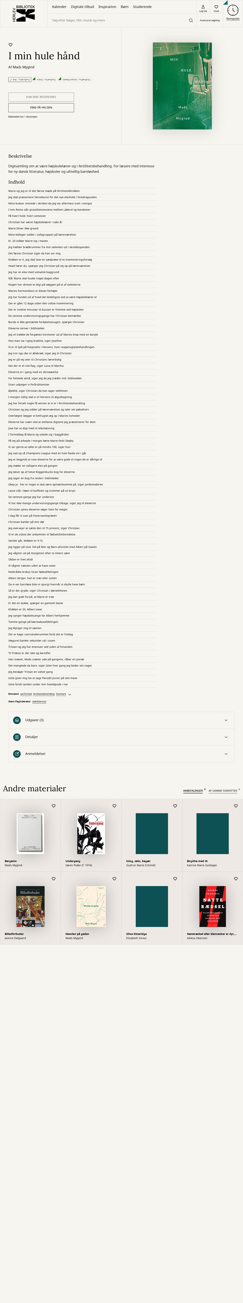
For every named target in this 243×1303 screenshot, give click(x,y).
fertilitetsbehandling (43, 694)
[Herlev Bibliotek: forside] (23, 13)
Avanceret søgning (210, 20)
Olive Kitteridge (136, 934)
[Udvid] (69, 694)
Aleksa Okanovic (197, 938)
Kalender (59, 6)
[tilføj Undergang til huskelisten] (114, 806)
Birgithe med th (197, 861)
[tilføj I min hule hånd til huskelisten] (10, 44)
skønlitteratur (39, 701)
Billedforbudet (14, 934)
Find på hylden (41, 108)
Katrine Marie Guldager (202, 865)
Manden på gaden (77, 934)
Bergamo (11, 861)
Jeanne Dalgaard (15, 938)
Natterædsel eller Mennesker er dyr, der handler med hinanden (210, 934)
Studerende (142, 6)
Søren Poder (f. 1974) (78, 865)
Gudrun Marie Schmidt (140, 865)
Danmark (61, 694)
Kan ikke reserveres (41, 97)
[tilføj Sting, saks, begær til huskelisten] (175, 806)
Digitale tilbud (82, 6)
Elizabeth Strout (136, 938)
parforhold (26, 694)
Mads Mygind (23, 67)
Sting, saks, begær (138, 861)
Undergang (72, 861)
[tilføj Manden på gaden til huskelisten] (114, 879)
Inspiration (107, 6)
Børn (125, 6)
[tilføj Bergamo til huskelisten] (53, 806)
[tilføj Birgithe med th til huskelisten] (236, 806)
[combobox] (122, 20)
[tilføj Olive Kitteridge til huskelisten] (175, 879)
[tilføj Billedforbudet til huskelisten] (53, 879)
